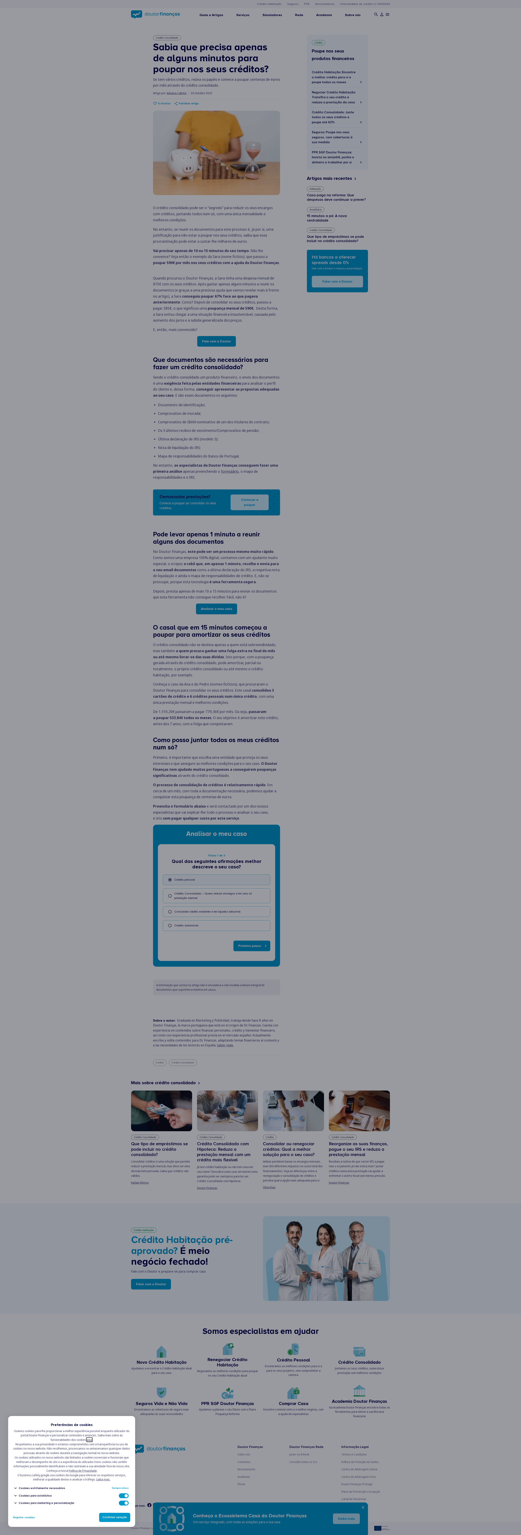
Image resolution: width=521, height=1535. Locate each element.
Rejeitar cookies (24, 1517)
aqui (89, 1440)
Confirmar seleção (114, 1517)
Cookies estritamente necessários (42, 1488)
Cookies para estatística (35, 1495)
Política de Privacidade (83, 1471)
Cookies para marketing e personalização (46, 1503)
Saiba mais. (103, 1479)
